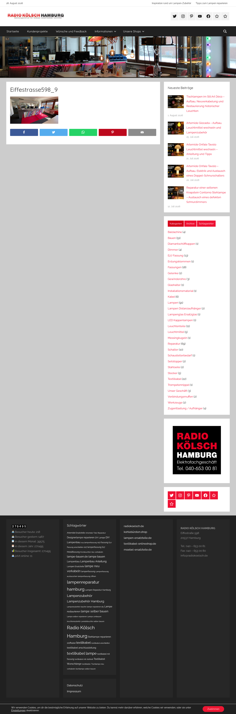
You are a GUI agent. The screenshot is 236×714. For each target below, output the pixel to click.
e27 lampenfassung (92, 547)
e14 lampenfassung (89, 542)
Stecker (172, 373)
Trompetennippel (178, 384)
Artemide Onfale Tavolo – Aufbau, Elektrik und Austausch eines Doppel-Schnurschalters (205, 170)
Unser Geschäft (177, 390)
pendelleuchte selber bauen (92, 621)
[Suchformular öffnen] (225, 31)
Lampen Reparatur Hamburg (98, 590)
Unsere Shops (132, 31)
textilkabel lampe (82, 653)
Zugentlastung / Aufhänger (185, 408)
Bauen (172, 238)
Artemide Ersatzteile (76, 533)
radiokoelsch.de (134, 526)
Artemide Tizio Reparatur (96, 533)
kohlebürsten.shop (135, 531)
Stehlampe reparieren (99, 636)
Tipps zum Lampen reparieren (211, 3)
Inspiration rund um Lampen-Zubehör (171, 3)
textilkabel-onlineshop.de (140, 543)
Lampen (173, 302)
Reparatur (174, 343)
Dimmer (173, 249)
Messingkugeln (177, 337)
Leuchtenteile (176, 326)
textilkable (86, 664)
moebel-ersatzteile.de (138, 549)
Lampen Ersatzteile (75, 566)
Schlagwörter (206, 223)
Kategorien (176, 223)
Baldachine (175, 232)
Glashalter (174, 285)
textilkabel (83, 642)
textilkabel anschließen (100, 643)
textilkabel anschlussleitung (81, 647)
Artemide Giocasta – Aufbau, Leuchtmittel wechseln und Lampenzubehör (204, 127)
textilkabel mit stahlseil (84, 659)
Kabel (171, 296)
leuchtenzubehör (74, 621)
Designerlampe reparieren (80, 537)
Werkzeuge (175, 402)
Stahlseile (174, 367)
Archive (190, 223)
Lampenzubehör (79, 596)
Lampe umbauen (94, 616)
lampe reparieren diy (95, 607)
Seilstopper (175, 361)
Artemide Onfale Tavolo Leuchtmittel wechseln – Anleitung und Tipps (202, 149)
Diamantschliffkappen (181, 243)
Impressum (74, 691)
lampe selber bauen (94, 611)
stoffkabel (71, 643)
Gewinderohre (177, 279)
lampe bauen (96, 556)
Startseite (13, 31)
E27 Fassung (175, 255)
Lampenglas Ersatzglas (182, 314)
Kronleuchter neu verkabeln (91, 552)
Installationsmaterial (180, 290)
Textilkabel (174, 378)
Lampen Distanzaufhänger (184, 308)
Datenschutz (75, 685)
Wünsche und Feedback (71, 31)
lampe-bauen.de (77, 556)
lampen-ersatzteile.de (138, 537)
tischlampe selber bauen (86, 669)
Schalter (173, 349)
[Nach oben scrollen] (230, 708)
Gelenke (173, 273)
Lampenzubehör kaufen (76, 607)
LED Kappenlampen (180, 320)
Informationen (104, 31)
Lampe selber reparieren (77, 616)
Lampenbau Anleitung (93, 561)
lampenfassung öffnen (87, 576)
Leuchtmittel (176, 332)
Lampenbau (73, 561)
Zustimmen (213, 709)
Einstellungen (18, 710)
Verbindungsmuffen (180, 396)
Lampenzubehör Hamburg (85, 601)
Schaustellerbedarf (180, 355)
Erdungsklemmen (179, 261)
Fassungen (174, 267)
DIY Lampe (100, 537)
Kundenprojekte (37, 31)
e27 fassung (102, 542)
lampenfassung (88, 571)
